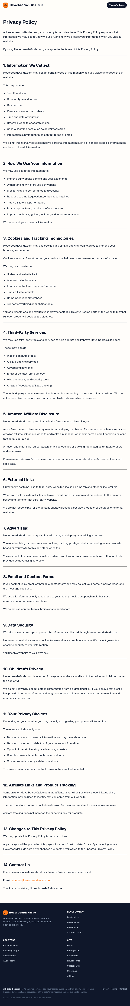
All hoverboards (75, 932)
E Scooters (72, 955)
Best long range (11, 950)
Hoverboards (73, 960)
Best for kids (73, 917)
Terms (114, 989)
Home (70, 945)
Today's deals (117, 5)
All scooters (9, 960)
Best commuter (10, 945)
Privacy (105, 989)
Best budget (73, 927)
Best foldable (9, 955)
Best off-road (73, 922)
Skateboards (73, 965)
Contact (123, 989)
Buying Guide (73, 950)
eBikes (70, 976)
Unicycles (72, 970)
